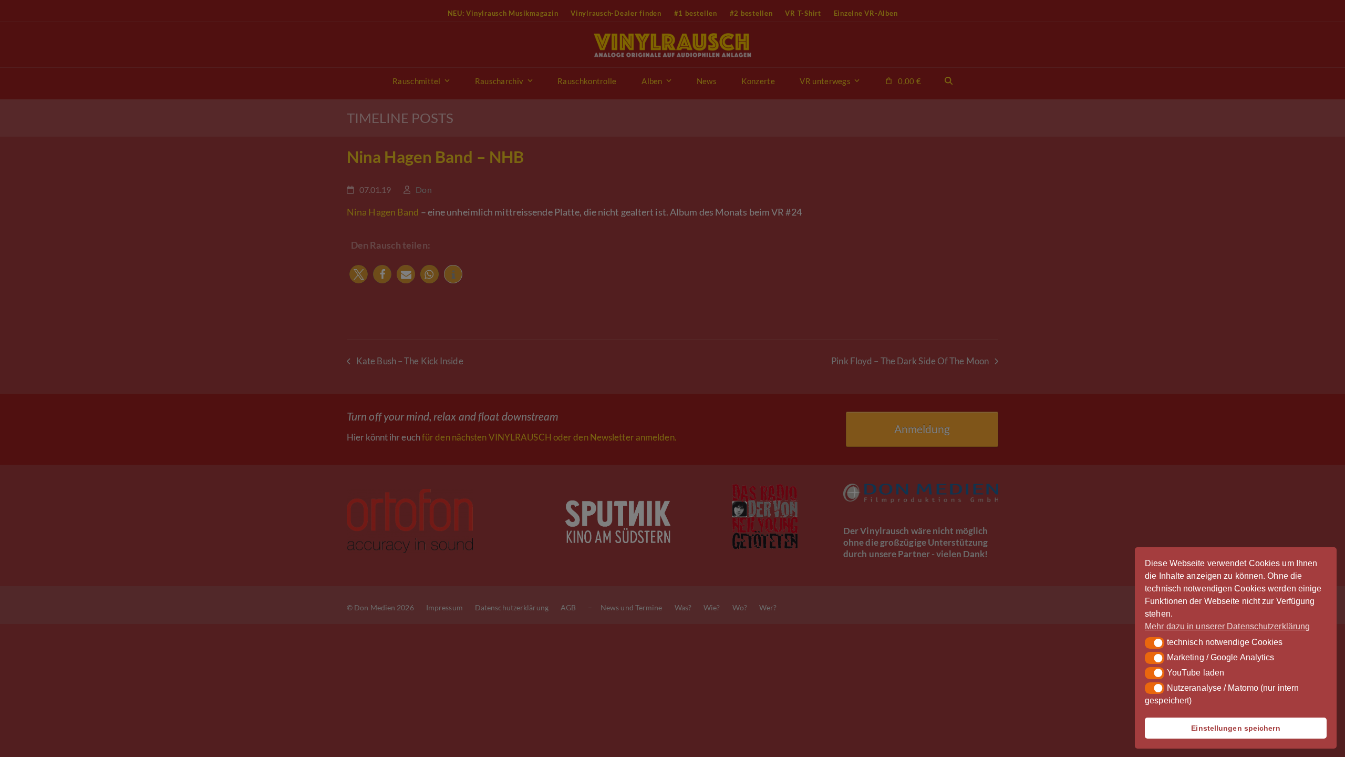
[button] (1154, 643)
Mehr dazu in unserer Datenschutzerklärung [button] (1227, 626)
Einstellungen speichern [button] (1235, 728)
